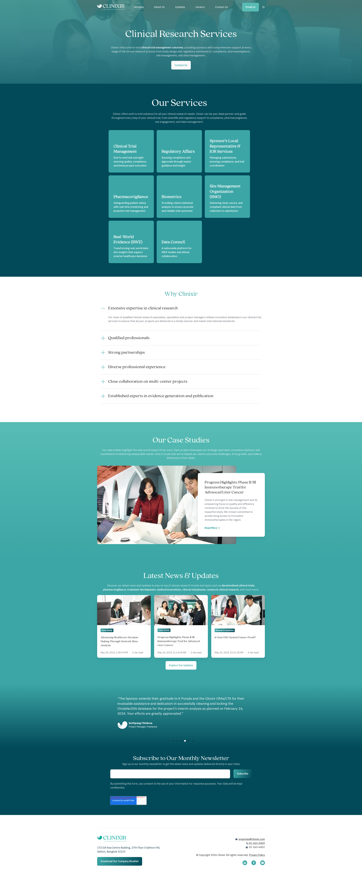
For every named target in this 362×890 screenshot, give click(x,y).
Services (139, 7)
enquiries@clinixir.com (252, 839)
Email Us (250, 7)
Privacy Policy (257, 855)
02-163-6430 (257, 843)
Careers (200, 7)
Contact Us (221, 7)
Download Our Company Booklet (120, 861)
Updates (180, 7)
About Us (159, 7)
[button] (263, 7)
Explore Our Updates (181, 665)
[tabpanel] (181, 713)
